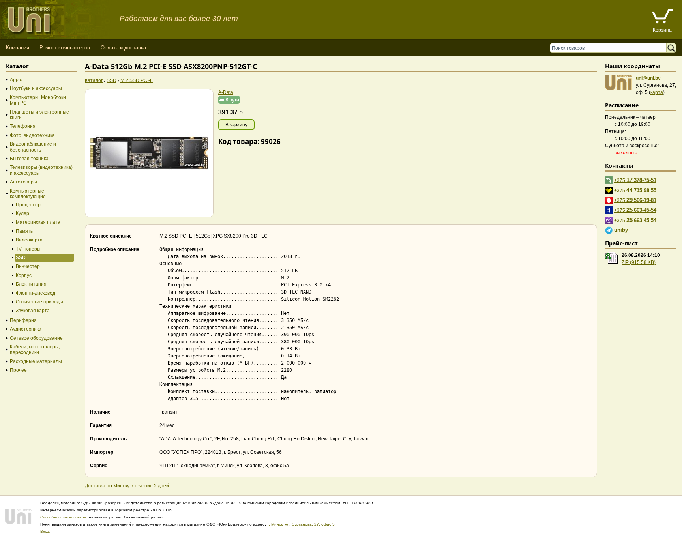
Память (24, 231)
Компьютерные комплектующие (28, 193)
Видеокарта (29, 240)
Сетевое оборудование (36, 338)
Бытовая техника (29, 158)
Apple (16, 79)
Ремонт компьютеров (64, 48)
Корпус (24, 275)
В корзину (236, 124)
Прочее (18, 370)
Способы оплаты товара (63, 517)
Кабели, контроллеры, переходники (35, 349)
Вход (45, 531)
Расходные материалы (36, 361)
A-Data (225, 92)
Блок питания (31, 284)
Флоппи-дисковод (35, 293)
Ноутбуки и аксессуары (36, 88)
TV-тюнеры (28, 249)
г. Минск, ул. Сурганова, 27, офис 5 (301, 524)
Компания (17, 48)
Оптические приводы (39, 302)
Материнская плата (38, 222)
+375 (635, 179)
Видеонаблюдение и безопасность (33, 146)
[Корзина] (662, 17)
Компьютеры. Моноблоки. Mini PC (38, 100)
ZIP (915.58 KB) (639, 262)
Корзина (662, 30)
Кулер (22, 213)
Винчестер (28, 266)
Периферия (23, 320)
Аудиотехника (25, 329)
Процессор (28, 205)
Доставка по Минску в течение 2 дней (127, 485)
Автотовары (23, 182)
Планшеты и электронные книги (39, 114)
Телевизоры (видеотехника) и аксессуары (41, 170)
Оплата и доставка (123, 48)
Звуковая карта (33, 310)
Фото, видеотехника (32, 135)
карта (656, 92)
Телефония (23, 126)
